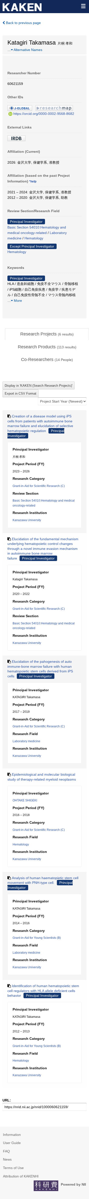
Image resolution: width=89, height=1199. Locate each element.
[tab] (47, 334)
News (7, 1159)
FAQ (6, 1151)
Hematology (33, 238)
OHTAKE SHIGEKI (25, 800)
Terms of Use (13, 1168)
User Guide (12, 1143)
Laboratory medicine (26, 741)
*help (32, 181)
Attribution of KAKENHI (21, 1176)
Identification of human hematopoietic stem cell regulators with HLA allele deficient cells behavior (43, 990)
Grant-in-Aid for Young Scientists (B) (37, 938)
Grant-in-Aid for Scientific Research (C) (39, 486)
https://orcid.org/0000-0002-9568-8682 (43, 114)
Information (12, 1135)
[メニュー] (83, 5)
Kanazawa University (27, 520)
